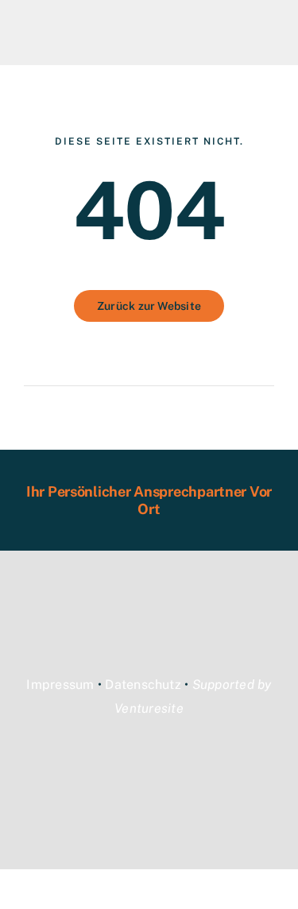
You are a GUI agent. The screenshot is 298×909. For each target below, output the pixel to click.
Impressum (60, 684)
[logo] (84, 21)
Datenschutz (143, 684)
